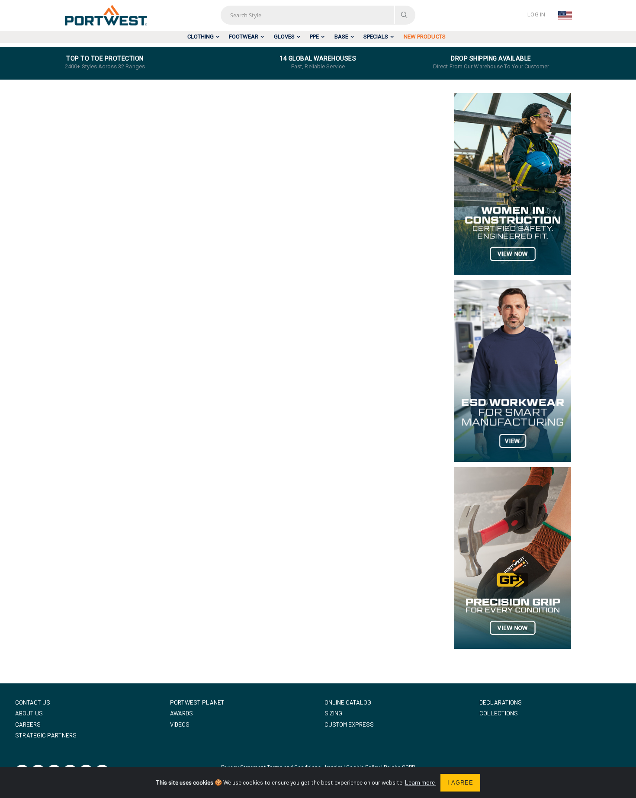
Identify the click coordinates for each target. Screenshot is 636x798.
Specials (375, 36)
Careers (28, 724)
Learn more (420, 782)
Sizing (333, 713)
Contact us (32, 702)
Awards (181, 713)
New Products (425, 36)
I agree (460, 782)
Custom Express (349, 724)
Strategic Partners (46, 735)
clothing (200, 36)
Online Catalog (347, 702)
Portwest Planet (197, 702)
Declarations (500, 702)
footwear (243, 36)
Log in (536, 14)
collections (498, 713)
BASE (341, 36)
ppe (314, 36)
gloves (284, 36)
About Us (29, 713)
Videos (180, 724)
